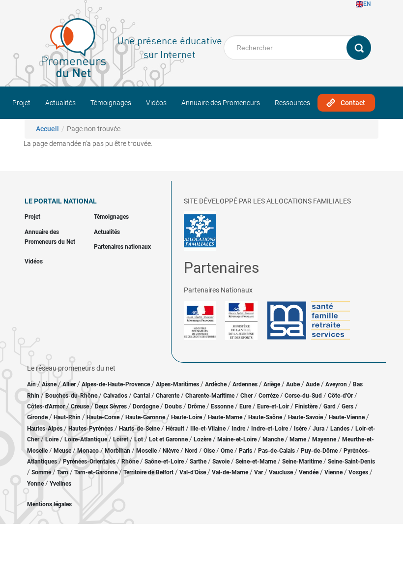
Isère (300, 428)
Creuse (80, 406)
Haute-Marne (225, 417)
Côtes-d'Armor (46, 406)
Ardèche (216, 384)
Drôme (196, 406)
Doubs (173, 406)
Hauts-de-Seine (139, 428)
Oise (209, 450)
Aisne (49, 384)
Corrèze (269, 395)
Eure (245, 406)
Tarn (62, 472)
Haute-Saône (265, 417)
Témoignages (110, 103)
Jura (318, 428)
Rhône (130, 461)
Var (258, 472)
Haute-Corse (102, 417)
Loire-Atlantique (85, 439)
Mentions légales (49, 504)
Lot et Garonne (168, 439)
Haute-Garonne (145, 417)
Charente (167, 395)
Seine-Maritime (302, 461)
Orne (227, 450)
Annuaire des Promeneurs (220, 103)
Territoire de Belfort (148, 472)
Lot (138, 439)
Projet (21, 103)
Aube (293, 384)
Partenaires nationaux (122, 246)
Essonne (222, 406)
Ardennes (245, 384)
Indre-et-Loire (269, 428)
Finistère (306, 406)
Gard (329, 406)
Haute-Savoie (305, 417)
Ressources (292, 103)
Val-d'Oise (192, 472)
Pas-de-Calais (276, 450)
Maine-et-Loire (237, 439)
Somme (41, 472)
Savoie (221, 461)
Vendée (308, 472)
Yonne (35, 483)
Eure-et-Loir (273, 406)
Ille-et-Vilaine (208, 428)
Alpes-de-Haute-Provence (116, 384)
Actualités (60, 103)
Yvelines (60, 483)
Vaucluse (281, 472)
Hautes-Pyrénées (90, 428)
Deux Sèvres (111, 406)
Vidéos (156, 103)
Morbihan (117, 450)
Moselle (146, 450)
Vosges (358, 472)
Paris (245, 450)
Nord (191, 450)
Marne (297, 439)
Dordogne (146, 406)
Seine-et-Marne (255, 461)
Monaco (88, 450)
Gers (347, 406)
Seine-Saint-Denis (351, 461)
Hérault (175, 428)
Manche (273, 439)
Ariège (271, 384)
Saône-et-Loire (164, 461)
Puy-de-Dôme (319, 450)
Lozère (202, 439)
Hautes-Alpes (44, 428)
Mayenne (324, 439)
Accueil (47, 129)
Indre (238, 428)
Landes (339, 428)
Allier (69, 384)
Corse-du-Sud (303, 395)
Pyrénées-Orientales (89, 461)
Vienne (333, 472)
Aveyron (336, 384)
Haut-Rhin (67, 417)
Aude (312, 384)
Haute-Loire (186, 417)
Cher (246, 395)
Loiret (120, 439)
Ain (32, 384)
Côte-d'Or (340, 395)
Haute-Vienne (347, 417)
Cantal (141, 395)
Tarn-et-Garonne (95, 472)
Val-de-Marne (230, 472)
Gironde (37, 417)
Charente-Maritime (209, 395)
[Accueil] (73, 47)
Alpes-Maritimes (177, 384)
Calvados (115, 395)
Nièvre (171, 450)
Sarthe (198, 461)
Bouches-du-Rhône (71, 395)
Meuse (62, 450)
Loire (51, 439)
